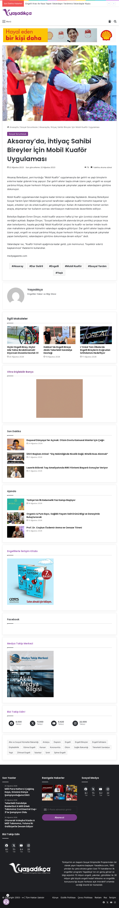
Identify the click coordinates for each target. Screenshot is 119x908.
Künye (55, 897)
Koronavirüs (55, 747)
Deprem (57, 742)
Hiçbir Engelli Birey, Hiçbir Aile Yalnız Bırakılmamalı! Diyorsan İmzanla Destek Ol (22, 350)
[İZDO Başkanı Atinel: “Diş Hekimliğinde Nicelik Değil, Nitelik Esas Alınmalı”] (15, 458)
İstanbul (38, 752)
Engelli (55, 266)
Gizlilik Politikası (68, 897)
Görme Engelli (29, 747)
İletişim (112, 897)
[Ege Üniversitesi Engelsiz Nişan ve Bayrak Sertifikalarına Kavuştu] (47, 797)
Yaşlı (60, 272)
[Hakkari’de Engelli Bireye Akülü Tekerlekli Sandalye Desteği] (59, 335)
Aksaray (18, 266)
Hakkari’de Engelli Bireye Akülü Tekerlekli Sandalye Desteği (58, 350)
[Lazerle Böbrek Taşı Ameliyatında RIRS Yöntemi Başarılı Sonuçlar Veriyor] (15, 472)
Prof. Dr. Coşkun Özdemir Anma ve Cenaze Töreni (54, 527)
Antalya (46, 742)
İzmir (48, 752)
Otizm (67, 747)
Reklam (98, 897)
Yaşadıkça (35, 289)
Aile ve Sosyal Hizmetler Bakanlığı (23, 742)
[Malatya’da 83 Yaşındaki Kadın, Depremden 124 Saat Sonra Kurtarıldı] (71, 788)
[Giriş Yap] (109, 21)
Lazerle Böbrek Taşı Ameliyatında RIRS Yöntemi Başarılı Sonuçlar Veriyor (67, 467)
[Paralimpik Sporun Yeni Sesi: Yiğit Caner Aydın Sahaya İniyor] (59, 796)
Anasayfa (13, 127)
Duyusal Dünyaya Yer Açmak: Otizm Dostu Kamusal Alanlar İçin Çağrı (65, 440)
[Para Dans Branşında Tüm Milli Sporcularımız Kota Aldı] (71, 797)
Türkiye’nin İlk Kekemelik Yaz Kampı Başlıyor (50, 500)
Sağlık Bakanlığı (81, 747)
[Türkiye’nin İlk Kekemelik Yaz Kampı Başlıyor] (15, 504)
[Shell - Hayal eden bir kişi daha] (59, 35)
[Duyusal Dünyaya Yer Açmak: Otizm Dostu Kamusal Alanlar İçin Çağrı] (15, 444)
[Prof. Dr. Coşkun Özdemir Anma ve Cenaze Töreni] (15, 532)
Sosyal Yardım (98, 266)
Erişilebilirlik (14, 747)
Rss (105, 897)
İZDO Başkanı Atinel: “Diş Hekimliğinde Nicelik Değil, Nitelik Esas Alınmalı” (67, 453)
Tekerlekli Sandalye (101, 747)
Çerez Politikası (85, 897)
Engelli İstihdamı (99, 742)
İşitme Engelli (60, 752)
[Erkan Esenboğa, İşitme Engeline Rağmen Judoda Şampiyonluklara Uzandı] (59, 788)
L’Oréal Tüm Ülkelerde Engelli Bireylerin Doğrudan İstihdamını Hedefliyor (95, 350)
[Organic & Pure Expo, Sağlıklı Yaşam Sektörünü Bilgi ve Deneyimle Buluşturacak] (15, 518)
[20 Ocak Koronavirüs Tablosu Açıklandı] (47, 788)
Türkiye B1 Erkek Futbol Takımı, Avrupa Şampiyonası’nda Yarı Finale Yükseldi (61, 3)
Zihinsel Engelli (23, 752)
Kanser (43, 747)
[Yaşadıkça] (17, 12)
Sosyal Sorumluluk (29, 127)
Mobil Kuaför (74, 266)
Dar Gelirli (37, 266)
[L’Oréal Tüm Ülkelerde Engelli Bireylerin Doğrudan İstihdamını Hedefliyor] (96, 335)
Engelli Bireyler (81, 742)
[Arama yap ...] (115, 21)
